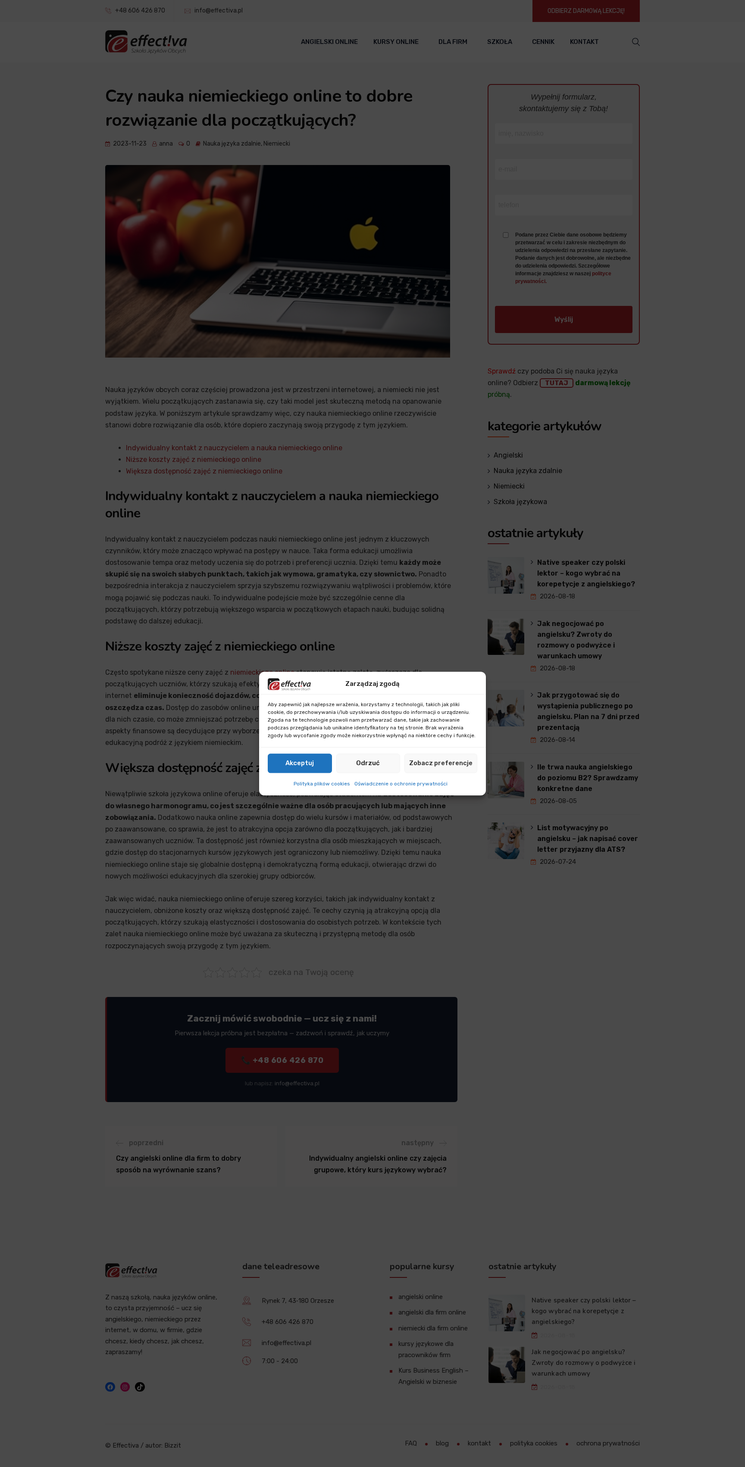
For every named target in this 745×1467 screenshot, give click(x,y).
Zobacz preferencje (441, 763)
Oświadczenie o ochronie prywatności (401, 784)
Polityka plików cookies (322, 784)
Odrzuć (368, 763)
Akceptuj (299, 763)
